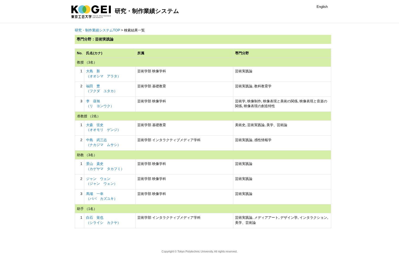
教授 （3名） (87, 62)
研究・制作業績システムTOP (97, 30)
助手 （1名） (87, 209)
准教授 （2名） (88, 116)
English (322, 7)
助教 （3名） (87, 155)
